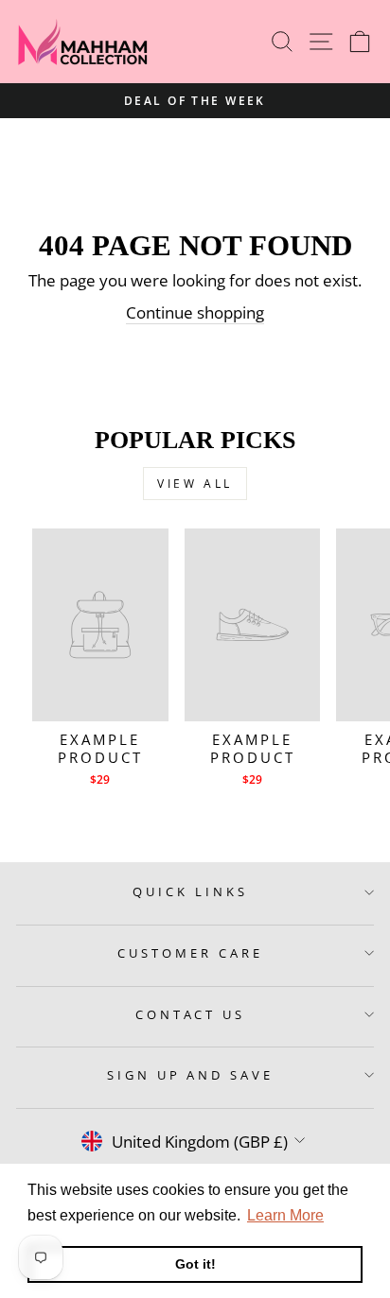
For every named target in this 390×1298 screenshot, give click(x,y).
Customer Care (190, 952)
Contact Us (190, 1014)
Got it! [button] (195, 1264)
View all (195, 484)
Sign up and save (191, 1074)
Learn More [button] (285, 1215)
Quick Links (190, 891)
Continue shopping (195, 312)
